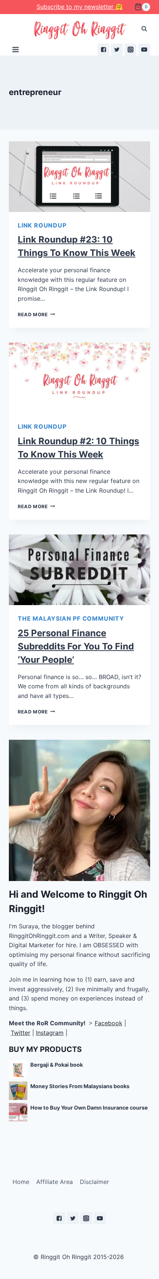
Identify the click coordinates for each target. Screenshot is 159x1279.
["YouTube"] (144, 49)
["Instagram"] (130, 49)
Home (21, 1181)
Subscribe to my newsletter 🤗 (80, 6)
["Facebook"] (103, 49)
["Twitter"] (117, 49)
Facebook (108, 1023)
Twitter (20, 1032)
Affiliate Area (54, 1181)
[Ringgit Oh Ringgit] (80, 30)
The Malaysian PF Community (71, 618)
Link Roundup (42, 225)
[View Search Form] (144, 29)
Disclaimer (94, 1181)
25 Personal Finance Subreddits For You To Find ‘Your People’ (76, 646)
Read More (33, 314)
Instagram (50, 1032)
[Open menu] (16, 49)
